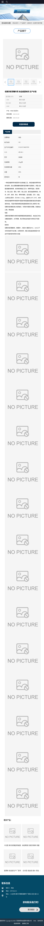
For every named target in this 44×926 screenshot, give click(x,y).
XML (34, 921)
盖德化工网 (25, 923)
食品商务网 (17, 923)
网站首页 (15, 23)
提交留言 (31, 910)
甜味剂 (29, 23)
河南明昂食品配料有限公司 (24, 921)
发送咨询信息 (23, 124)
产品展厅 (23, 23)
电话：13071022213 (11, 891)
